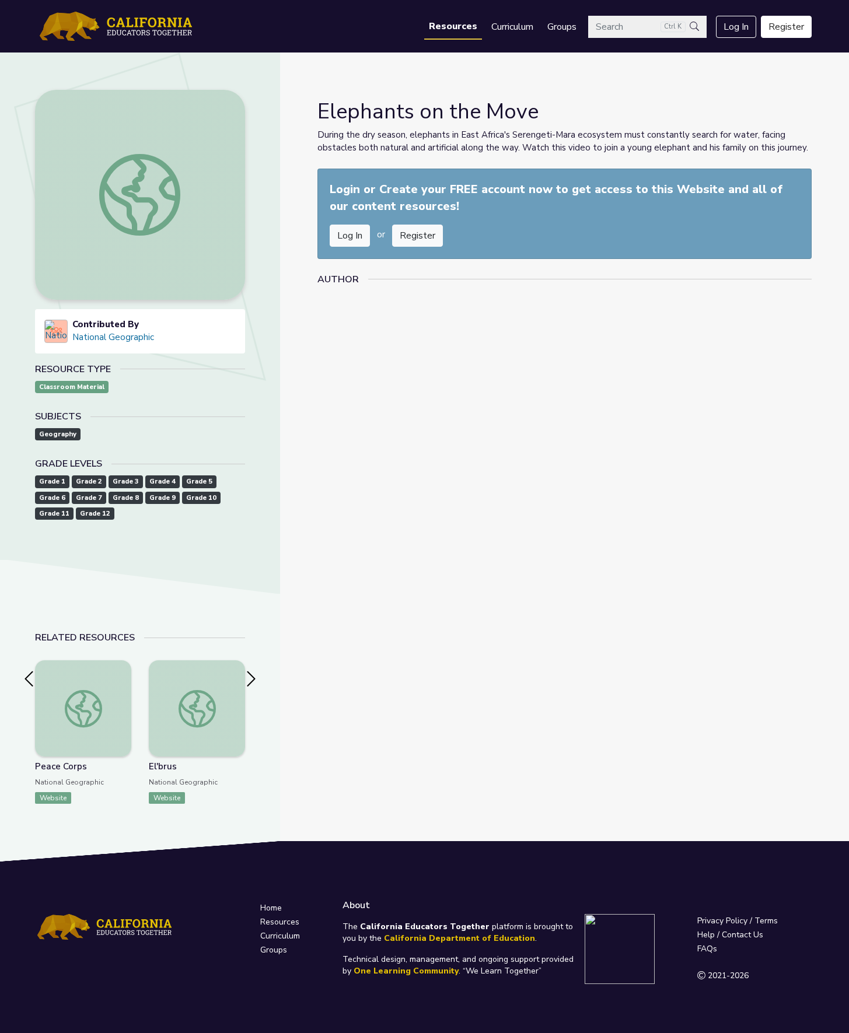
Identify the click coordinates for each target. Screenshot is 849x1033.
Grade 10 (201, 497)
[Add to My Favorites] (122, 668)
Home (271, 907)
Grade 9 (162, 497)
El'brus (163, 766)
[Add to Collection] (122, 685)
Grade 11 (54, 513)
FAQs (707, 948)
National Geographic (113, 337)
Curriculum (512, 26)
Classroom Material (71, 387)
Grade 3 (126, 481)
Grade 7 (89, 497)
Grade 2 (89, 481)
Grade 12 (95, 513)
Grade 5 (199, 481)
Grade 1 (52, 481)
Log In (736, 26)
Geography (57, 434)
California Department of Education (459, 938)
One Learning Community (406, 970)
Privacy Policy (722, 920)
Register (786, 26)
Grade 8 (126, 497)
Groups (562, 26)
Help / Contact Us (730, 934)
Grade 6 (52, 497)
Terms (766, 920)
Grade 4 (162, 481)
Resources (453, 26)
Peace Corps (61, 766)
